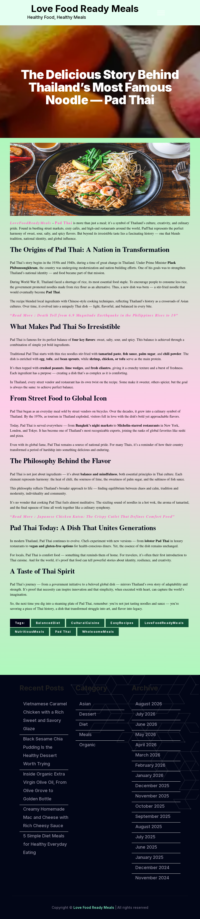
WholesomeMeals (98, 631)
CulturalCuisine (85, 623)
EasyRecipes (121, 623)
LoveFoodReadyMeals (30, 222)
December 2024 (152, 867)
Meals (85, 734)
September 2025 (152, 816)
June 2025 (146, 847)
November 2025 (152, 795)
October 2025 (150, 806)
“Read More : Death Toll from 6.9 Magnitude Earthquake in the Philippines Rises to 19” (94, 315)
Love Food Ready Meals (85, 8)
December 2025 (152, 785)
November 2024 (152, 877)
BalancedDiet (48, 623)
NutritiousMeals (29, 631)
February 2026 (150, 765)
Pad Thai (63, 222)
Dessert (87, 714)
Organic (87, 744)
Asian (85, 703)
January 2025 (149, 857)
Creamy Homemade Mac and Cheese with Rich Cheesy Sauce (45, 817)
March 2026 (147, 754)
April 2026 (146, 744)
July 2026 (145, 714)
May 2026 (145, 734)
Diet (83, 724)
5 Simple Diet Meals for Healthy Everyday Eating (45, 844)
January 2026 (149, 775)
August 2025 (148, 826)
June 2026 (146, 724)
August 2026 (148, 703)
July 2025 (145, 836)
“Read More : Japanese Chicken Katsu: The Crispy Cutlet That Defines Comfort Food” (92, 516)
